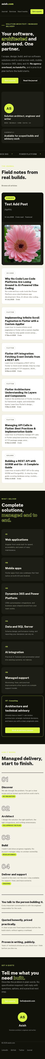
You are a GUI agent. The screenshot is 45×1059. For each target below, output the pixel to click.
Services (12, 11)
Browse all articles (9, 186)
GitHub (13, 1050)
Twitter (21, 1050)
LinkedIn (5, 1050)
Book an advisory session (22, 730)
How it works (23, 11)
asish (8, 3)
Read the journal (30, 81)
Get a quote (37, 11)
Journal (5, 11)
